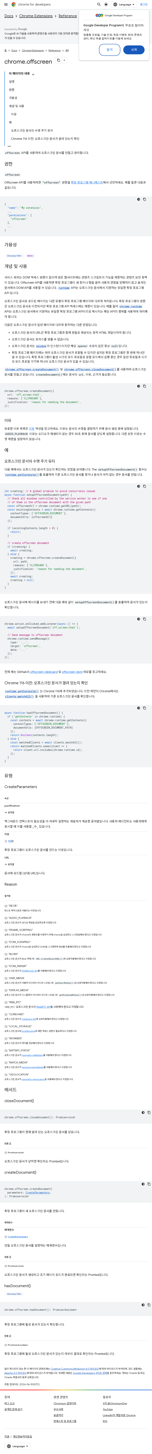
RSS (105, 1421)
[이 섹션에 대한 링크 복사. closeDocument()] (37, 1101)
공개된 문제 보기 (13, 1409)
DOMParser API (30, 970)
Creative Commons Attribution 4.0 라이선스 (75, 1368)
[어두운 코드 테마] (139, 199)
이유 (31, 429)
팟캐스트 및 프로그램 (65, 1421)
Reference (68, 16)
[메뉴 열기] (6, 4)
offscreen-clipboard (44, 672)
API (67, 50)
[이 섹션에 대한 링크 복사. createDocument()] (40, 1173)
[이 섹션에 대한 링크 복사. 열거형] (14, 895)
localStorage (28, 1031)
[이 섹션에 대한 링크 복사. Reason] (20, 884)
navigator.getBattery (32, 1055)
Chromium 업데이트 (65, 1403)
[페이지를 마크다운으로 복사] (58, 60)
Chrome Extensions (36, 16)
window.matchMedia (33, 1067)
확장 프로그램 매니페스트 (87, 182)
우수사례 (58, 1409)
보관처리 (58, 1415)
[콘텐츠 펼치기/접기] (33, 74)
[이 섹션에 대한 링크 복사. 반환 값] (15, 1143)
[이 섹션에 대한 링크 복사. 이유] (15, 421)
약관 (6, 1436)
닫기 (110, 50)
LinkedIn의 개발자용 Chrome (119, 1415)
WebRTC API (43, 1007)
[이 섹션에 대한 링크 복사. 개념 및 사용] (30, 267)
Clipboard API (29, 1019)
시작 (134, 50)
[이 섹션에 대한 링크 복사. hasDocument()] (34, 1286)
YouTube (108, 1409)
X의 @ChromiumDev (115, 1403)
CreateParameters (18, 1236)
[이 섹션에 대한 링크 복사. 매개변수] (16, 1222)
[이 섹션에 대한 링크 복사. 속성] (12, 798)
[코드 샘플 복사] (145, 199)
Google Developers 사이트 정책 (90, 1373)
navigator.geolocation (33, 1079)
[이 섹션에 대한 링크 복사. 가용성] (20, 245)
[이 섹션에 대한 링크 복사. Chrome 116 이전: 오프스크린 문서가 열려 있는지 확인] (91, 683)
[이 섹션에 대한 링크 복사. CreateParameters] (40, 787)
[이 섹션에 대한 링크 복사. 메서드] (20, 1090)
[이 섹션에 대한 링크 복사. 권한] (16, 164)
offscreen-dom (72, 672)
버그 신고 (9, 1403)
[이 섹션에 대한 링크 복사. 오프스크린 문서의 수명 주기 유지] (58, 461)
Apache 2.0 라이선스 (15, 1373)
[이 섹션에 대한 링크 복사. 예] (12, 450)
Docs (8, 16)
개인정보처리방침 (22, 1436)
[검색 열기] (99, 4)
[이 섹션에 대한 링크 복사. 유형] (16, 776)
